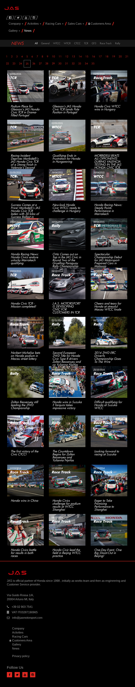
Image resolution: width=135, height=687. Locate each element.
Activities (33, 23)
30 (60, 63)
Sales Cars (75, 23)
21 (126, 56)
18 (106, 56)
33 (79, 63)
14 (80, 56)
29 (53, 63)
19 (113, 56)
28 (46, 63)
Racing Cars (53, 23)
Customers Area (100, 23)
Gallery (13, 30)
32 (73, 63)
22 (7, 63)
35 (93, 63)
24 (20, 63)
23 (13, 63)
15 (86, 56)
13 (73, 56)
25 (27, 63)
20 (120, 56)
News (27, 30)
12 (66, 56)
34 (86, 63)
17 (100, 56)
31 (66, 63)
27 (40, 63)
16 (93, 56)
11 (60, 56)
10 (53, 56)
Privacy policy (21, 656)
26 (33, 63)
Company (15, 23)
